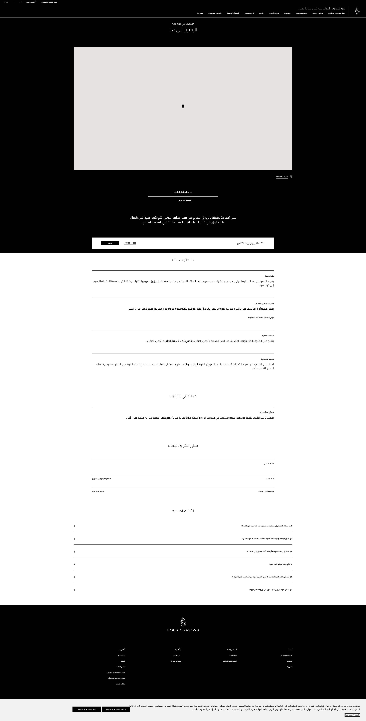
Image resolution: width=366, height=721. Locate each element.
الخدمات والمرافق (215, 13)
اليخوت (123, 661)
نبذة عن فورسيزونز (286, 655)
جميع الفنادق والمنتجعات (49, 2)
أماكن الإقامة (318, 13)
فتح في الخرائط (282, 176)
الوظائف (289, 661)
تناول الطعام (249, 13)
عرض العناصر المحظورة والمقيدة (261, 317)
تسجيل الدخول (30, 2)
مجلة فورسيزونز (176, 661)
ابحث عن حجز (233, 655)
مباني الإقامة (120, 666)
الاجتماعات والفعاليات (230, 661)
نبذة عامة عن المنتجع (336, 13)
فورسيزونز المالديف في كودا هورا (321, 8)
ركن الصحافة (177, 655)
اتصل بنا (200, 13)
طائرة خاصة (121, 655)
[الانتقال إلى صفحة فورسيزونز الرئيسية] (357, 10)
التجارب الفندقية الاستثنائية (116, 678)
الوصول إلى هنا (233, 13)
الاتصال (110, 243)
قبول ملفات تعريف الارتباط (87, 709)
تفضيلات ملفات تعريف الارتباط (116, 709)
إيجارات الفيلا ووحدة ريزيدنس (116, 672)
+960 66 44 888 (185, 200)
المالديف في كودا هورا (183, 24)
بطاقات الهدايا (120, 684)
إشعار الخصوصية (352, 715)
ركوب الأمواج (274, 13)
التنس (261, 13)
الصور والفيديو (302, 13)
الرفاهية (287, 13)
